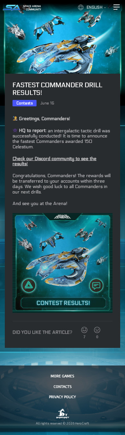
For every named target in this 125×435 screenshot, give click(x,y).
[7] (84, 330)
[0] (97, 330)
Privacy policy (62, 396)
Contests (24, 103)
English (95, 7)
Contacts (63, 386)
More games (62, 375)
